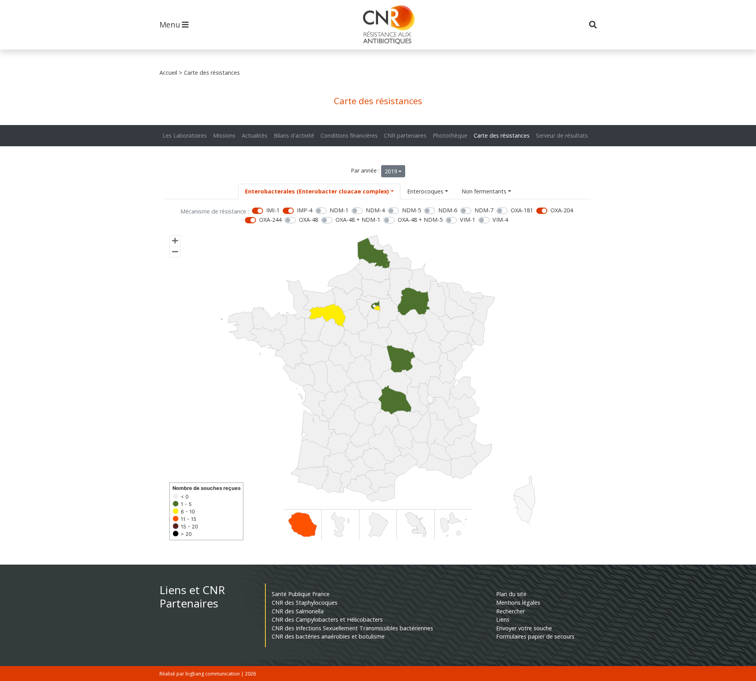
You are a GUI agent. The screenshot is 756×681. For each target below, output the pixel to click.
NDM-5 (411, 210)
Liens (503, 619)
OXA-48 (308, 219)
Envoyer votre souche (524, 628)
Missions (224, 135)
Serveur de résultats (562, 135)
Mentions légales (518, 602)
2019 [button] (391, 171)
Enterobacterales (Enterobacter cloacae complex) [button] (317, 191)
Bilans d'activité (294, 135)
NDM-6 (447, 210)
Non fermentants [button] (483, 191)
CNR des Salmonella (298, 611)
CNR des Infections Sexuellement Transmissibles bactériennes (352, 628)
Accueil (168, 72)
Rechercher (510, 611)
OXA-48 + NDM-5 (420, 219)
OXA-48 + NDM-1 (357, 219)
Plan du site (511, 594)
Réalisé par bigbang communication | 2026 (207, 673)
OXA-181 (522, 210)
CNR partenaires (405, 135)
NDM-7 (483, 210)
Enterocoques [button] (425, 191)
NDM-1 (339, 210)
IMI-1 (273, 210)
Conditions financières (349, 135)
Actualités (254, 135)
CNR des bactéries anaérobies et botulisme (328, 636)
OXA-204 (561, 210)
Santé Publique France (301, 594)
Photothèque (450, 135)
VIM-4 (500, 219)
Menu (170, 24)
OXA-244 (270, 219)
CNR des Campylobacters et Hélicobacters (327, 619)
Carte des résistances (502, 135)
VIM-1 (467, 219)
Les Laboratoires (185, 135)
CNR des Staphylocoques (304, 602)
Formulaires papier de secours (535, 636)
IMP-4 (304, 210)
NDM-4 (375, 210)
